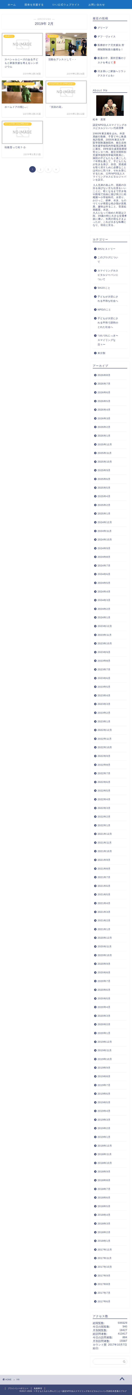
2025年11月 (105, 453)
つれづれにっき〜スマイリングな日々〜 (108, 340)
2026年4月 (104, 409)
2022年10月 (105, 747)
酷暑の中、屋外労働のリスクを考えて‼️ (112, 60)
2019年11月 (105, 1050)
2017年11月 (105, 1258)
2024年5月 (104, 583)
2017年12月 (105, 1249)
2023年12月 (105, 626)
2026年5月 (104, 401)
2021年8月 (104, 868)
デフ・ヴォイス (107, 36)
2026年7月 (104, 383)
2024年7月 (104, 565)
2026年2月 (104, 427)
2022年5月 (104, 790)
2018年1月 (104, 1241)
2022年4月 (104, 799)
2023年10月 (105, 643)
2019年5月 (104, 1102)
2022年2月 (104, 816)
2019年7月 (104, 1085)
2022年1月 (104, 825)
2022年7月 (104, 773)
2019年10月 (105, 1059)
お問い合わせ (97, 4)
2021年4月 (104, 903)
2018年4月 (104, 1215)
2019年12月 (105, 1042)
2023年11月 (105, 635)
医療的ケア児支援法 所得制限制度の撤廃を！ (111, 47)
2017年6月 (104, 1301)
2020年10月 (105, 955)
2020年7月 (104, 981)
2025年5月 (104, 488)
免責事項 (38, 1388)
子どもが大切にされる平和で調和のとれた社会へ (108, 322)
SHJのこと (104, 288)
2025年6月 (104, 479)
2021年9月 (104, 860)
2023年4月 (104, 695)
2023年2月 (104, 713)
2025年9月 (104, 470)
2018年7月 (104, 1189)
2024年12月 (105, 522)
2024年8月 (104, 557)
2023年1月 (104, 721)
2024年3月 (104, 600)
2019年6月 (104, 1093)
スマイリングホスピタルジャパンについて (108, 275)
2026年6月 (104, 392)
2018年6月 (104, 1197)
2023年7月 (104, 669)
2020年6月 (104, 990)
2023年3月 (104, 704)
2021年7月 (104, 877)
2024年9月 (104, 548)
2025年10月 (105, 461)
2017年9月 (104, 1275)
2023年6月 (104, 678)
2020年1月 (104, 1033)
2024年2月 (104, 609)
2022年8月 (104, 765)
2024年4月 (104, 591)
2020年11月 (105, 946)
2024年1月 (104, 617)
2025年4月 (104, 496)
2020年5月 (104, 998)
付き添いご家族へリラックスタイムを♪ (112, 73)
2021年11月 (105, 842)
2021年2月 (104, 920)
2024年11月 (105, 531)
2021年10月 (105, 851)
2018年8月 (104, 1180)
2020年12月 (105, 938)
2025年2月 (104, 505)
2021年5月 (104, 894)
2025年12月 (105, 444)
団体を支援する (34, 4)
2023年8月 (104, 661)
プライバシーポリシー (18, 1388)
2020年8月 (104, 972)
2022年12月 (105, 730)
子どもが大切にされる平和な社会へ (108, 298)
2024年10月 (105, 539)
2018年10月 (105, 1163)
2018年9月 (104, 1171)
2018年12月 (105, 1145)
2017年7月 (104, 1293)
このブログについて (108, 259)
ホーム (12, 4)
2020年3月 (104, 1016)
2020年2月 (104, 1024)
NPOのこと (104, 309)
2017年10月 (105, 1267)
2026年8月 (104, 375)
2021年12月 (105, 834)
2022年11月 (105, 739)
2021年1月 (104, 929)
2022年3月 (104, 808)
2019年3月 (104, 1119)
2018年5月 (104, 1206)
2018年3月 (104, 1223)
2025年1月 (104, 513)
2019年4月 (104, 1111)
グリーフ (103, 28)
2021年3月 (104, 912)
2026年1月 (104, 435)
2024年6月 (104, 574)
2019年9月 (104, 1067)
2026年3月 (104, 418)
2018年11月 (105, 1154)
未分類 (101, 353)
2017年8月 (104, 1284)
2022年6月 (104, 782)
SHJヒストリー (107, 249)
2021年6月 (104, 886)
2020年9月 (104, 964)
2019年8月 (104, 1076)
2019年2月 (104, 1128)
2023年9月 (104, 652)
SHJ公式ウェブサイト (66, 4)
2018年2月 (104, 1232)
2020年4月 (104, 1007)
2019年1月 (104, 1137)
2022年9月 (104, 756)
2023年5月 (104, 687)
